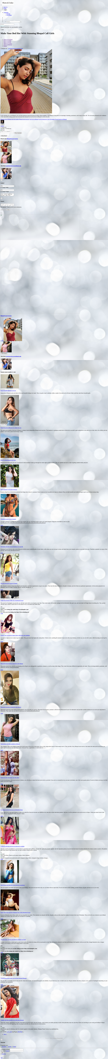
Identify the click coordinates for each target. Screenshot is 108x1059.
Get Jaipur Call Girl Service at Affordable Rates (12, 809)
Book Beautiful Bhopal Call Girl (8, 390)
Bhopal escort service (24, 119)
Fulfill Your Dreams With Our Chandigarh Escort (12, 600)
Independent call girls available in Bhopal (10, 744)
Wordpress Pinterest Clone (58, 1038)
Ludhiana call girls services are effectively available (12, 846)
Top (1, 1057)
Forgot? (7, 1051)
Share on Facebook (8, 39)
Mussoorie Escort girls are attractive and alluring (12, 663)
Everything (9, 15)
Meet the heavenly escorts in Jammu (9, 583)
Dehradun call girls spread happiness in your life (12, 546)
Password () (5, 1051)
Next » (5, 1034)
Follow (2, 124)
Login (5, 8)
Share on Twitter (7, 40)
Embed (5, 46)
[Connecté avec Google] (9, 1046)
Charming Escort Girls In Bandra (8, 519)
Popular (8, 13)
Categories (6, 12)
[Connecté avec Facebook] (4, 1046)
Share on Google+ (8, 43)
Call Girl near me (43, 119)
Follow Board (4, 135)
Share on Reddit (7, 42)
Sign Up (5, 7)
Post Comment (18, 133)
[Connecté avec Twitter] (14, 1046)
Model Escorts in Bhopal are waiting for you (11, 427)
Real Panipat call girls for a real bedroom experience (13, 885)
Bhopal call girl (4, 119)
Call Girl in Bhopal (33, 119)
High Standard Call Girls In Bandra (9, 489)
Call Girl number (51, 119)
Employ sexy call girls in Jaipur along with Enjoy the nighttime (15, 635)
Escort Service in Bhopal (61, 119)
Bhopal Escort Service (12, 138)
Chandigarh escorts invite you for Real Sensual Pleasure (14, 978)
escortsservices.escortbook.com (15, 48)
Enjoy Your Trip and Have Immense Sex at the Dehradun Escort (15, 912)
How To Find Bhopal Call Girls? (8, 460)
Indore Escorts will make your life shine (10, 777)
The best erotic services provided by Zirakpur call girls (13, 939)
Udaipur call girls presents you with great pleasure (12, 1020)
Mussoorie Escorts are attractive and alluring (11, 707)
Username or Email (5, 1049)
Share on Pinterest (8, 44)
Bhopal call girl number (13, 119)
